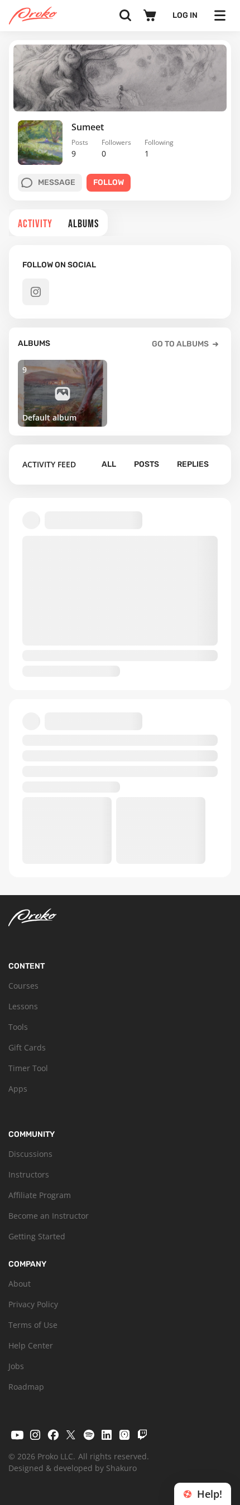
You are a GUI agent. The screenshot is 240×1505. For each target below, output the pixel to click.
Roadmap (26, 1386)
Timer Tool (28, 1068)
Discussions (30, 1154)
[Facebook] (53, 1435)
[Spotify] (88, 1435)
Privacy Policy (33, 1304)
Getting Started (36, 1236)
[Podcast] (124, 1435)
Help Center (30, 1345)
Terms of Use (32, 1325)
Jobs (16, 1366)
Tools (18, 1027)
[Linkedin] (106, 1435)
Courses (23, 985)
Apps (17, 1088)
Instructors (28, 1174)
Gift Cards (27, 1047)
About (19, 1283)
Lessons (23, 1006)
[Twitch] (142, 1435)
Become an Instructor (48, 1215)
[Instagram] (35, 1435)
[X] (71, 1435)
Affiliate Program (39, 1195)
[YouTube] (17, 1435)
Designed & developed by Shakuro (72, 1468)
